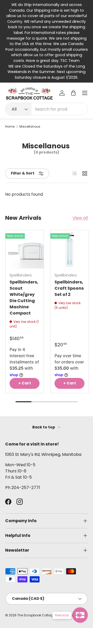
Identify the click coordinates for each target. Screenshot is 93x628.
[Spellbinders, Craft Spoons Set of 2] (69, 249)
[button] (73, 93)
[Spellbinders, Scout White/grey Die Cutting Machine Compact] (24, 249)
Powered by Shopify (72, 615)
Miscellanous (29, 126)
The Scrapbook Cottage (36, 615)
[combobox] (46, 109)
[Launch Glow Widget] (80, 615)
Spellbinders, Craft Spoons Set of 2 (69, 288)
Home (9, 126)
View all (80, 218)
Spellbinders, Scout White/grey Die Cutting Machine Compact (24, 297)
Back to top (44, 427)
